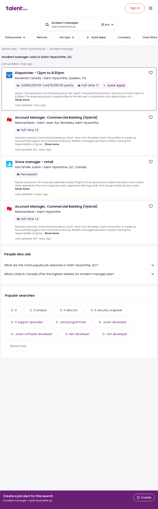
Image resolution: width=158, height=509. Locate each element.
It (16, 310)
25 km (105, 25)
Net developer (79, 334)
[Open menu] (150, 8)
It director (71, 310)
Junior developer (115, 322)
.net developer (116, 334)
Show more (22, 100)
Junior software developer (33, 334)
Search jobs (9, 49)
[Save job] (151, 72)
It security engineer (108, 310)
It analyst (40, 310)
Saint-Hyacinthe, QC (33, 49)
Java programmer (73, 322)
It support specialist (29, 322)
